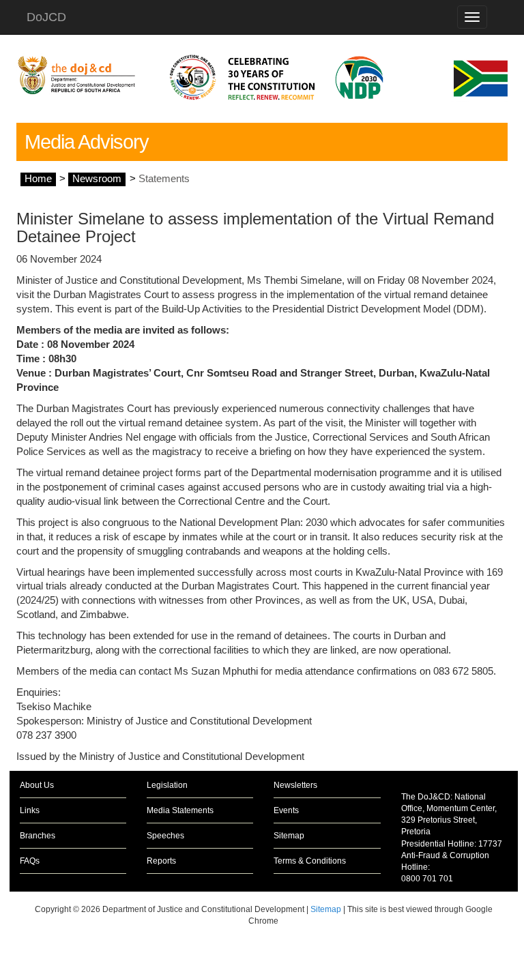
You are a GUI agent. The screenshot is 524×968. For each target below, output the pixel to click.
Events (286, 810)
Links (30, 810)
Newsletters (295, 785)
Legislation (167, 785)
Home (38, 178)
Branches (37, 835)
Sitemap (289, 835)
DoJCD (46, 17)
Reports (161, 861)
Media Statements (180, 810)
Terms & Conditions (310, 861)
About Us (37, 785)
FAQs (30, 861)
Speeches (165, 835)
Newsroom (96, 178)
